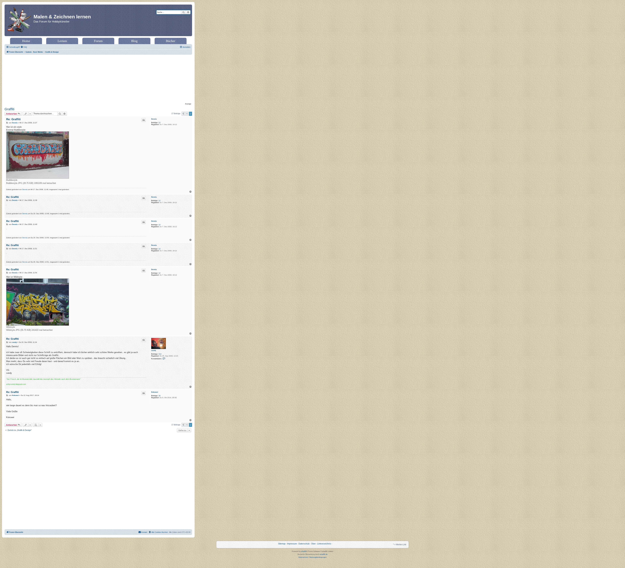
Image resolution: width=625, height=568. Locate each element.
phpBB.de (324, 554)
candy (153, 350)
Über (313, 544)
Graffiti (9, 109)
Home (26, 41)
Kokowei (154, 392)
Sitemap (281, 544)
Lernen (62, 41)
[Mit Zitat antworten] (143, 120)
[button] (183, 114)
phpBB (303, 551)
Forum (98, 41)
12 (159, 122)
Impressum (292, 544)
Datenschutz (304, 544)
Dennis (154, 119)
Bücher (170, 41)
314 (160, 354)
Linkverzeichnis (324, 544)
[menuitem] (24, 47)
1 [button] (187, 113)
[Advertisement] (98, 79)
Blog (134, 41)
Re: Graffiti (13, 119)
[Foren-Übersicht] (19, 20)
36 (159, 396)
